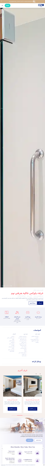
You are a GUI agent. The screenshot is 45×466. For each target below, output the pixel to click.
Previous (36, 374)
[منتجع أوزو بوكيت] (41, 5)
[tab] (22, 330)
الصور (3, 285)
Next (40, 374)
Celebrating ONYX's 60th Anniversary (20, 1)
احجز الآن (40, 303)
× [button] (44, 465)
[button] (3, 147)
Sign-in (29, 440)
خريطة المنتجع (33, 303)
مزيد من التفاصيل (32, 408)
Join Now (38, 440)
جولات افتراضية (8, 285)
